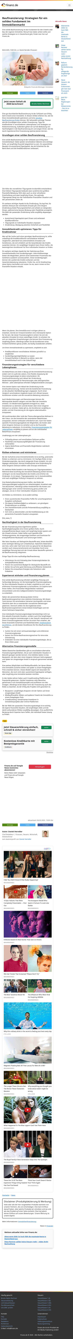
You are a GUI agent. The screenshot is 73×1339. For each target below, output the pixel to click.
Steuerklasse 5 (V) (44, 1308)
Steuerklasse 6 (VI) (44, 1310)
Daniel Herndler (25, 50)
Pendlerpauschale (7, 1305)
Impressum (42, 1317)
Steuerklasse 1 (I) (44, 1298)
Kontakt (4, 1319)
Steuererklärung (7, 1301)
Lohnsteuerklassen (8, 1303)
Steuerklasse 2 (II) (44, 1301)
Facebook (45, 93)
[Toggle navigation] (69, 5)
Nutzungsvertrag (44, 1324)
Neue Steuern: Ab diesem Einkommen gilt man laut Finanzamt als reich (66, 86)
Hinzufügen (40, 767)
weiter (46, 727)
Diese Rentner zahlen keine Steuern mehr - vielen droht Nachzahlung (66, 51)
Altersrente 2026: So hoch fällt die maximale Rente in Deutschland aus (65, 33)
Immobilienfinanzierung (27, 1221)
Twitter (28, 93)
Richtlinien (5, 1324)
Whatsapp (10, 93)
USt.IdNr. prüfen (7, 1308)
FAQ (2, 1317)
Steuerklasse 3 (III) (44, 1303)
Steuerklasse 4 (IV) (44, 1305)
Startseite (5, 1195)
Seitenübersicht (7, 1326)
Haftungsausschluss (45, 1321)
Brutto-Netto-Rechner (40, 104)
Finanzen (34, 50)
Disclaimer (49, 752)
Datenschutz (42, 1319)
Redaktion (5, 1321)
